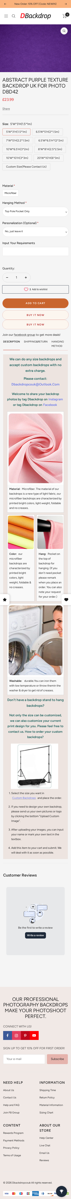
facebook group (24, 335)
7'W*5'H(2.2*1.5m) (17, 140)
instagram (56, 399)
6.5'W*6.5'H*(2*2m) (51, 140)
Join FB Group (11, 1112)
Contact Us (9, 1097)
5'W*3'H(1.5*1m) (16, 132)
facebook (50, 405)
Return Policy (47, 1097)
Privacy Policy (11, 1147)
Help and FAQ (11, 1105)
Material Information (51, 1105)
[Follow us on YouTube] (34, 1035)
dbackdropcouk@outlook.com (35, 384)
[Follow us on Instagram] (16, 1035)
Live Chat (44, 1145)
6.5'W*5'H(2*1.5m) (47, 132)
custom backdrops (24, 798)
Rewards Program (13, 1132)
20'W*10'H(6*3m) (48, 158)
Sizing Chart (46, 1112)
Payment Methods (13, 1140)
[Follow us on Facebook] (7, 1035)
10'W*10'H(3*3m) (17, 158)
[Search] (13, 16)
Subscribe (57, 1059)
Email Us (44, 1152)
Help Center (46, 1137)
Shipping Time (47, 1090)
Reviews (44, 1160)
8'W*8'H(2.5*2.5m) (50, 149)
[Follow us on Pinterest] (25, 1035)
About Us (8, 1090)
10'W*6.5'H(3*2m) (17, 149)
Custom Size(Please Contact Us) (26, 166)
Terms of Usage (12, 1155)
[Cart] (65, 16)
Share (6, 109)
